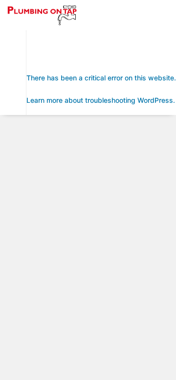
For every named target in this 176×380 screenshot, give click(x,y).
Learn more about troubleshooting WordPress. (100, 100)
